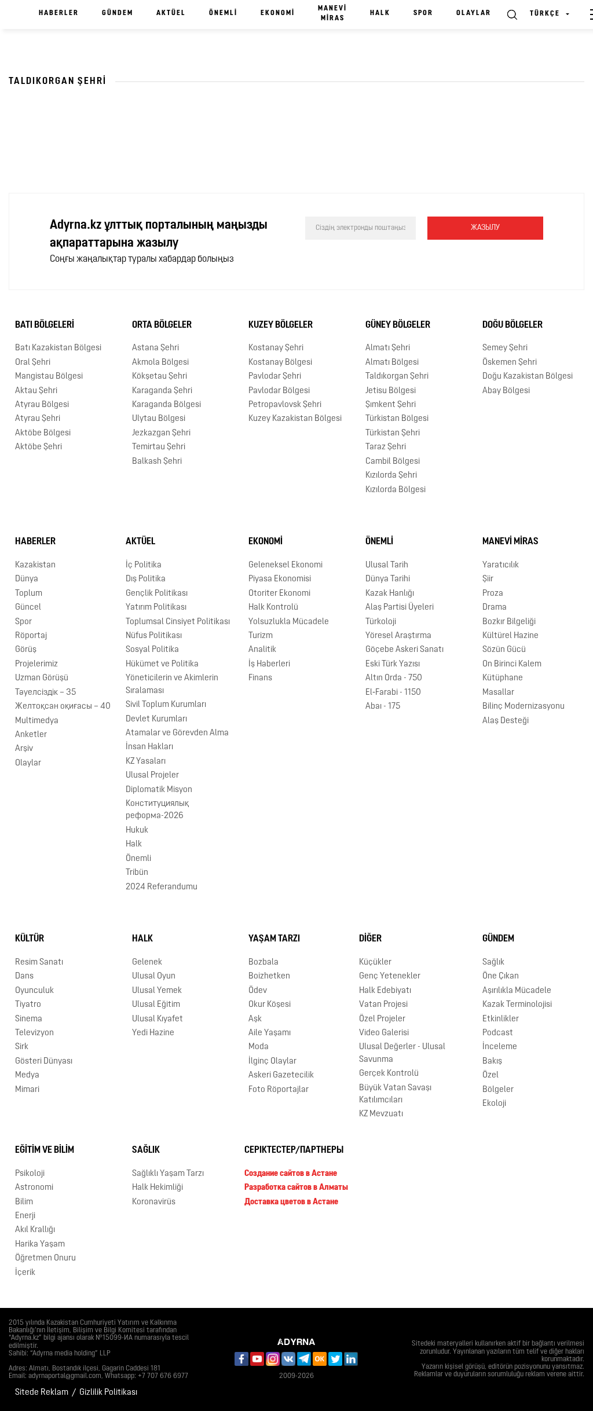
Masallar (498, 692)
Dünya (26, 579)
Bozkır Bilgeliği (509, 622)
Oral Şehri (32, 362)
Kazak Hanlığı (389, 593)
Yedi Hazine (153, 1033)
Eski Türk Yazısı (392, 664)
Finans (260, 678)
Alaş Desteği (505, 721)
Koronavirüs (153, 1202)
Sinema (28, 1019)
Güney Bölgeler (397, 325)
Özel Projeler (382, 1019)
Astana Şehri (155, 348)
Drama (494, 607)
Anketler (31, 735)
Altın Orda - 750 (393, 678)
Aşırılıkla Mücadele (516, 991)
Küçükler (375, 962)
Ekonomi (278, 13)
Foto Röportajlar (278, 1090)
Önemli (223, 13)
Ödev (257, 991)
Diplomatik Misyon (159, 790)
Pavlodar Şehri (274, 376)
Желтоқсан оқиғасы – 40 (63, 706)
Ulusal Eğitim (156, 1004)
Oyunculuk (34, 991)
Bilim (24, 1202)
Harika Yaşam (40, 1244)
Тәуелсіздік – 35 (45, 692)
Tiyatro (28, 1004)
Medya (27, 1075)
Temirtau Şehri (158, 447)
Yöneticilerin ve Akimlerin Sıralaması (172, 684)
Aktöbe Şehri (38, 447)
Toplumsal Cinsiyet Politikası (178, 622)
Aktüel (171, 13)
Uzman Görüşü (41, 678)
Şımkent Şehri (390, 405)
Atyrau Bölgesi (42, 405)
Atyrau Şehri (37, 419)
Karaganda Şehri (162, 391)
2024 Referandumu (161, 887)
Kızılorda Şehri (391, 475)
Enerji (25, 1216)
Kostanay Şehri (275, 348)
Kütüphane (502, 678)
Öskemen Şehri (509, 362)
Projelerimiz (36, 664)
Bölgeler (498, 1090)
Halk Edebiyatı (385, 991)
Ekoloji (494, 1104)
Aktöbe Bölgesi (43, 433)
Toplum (28, 593)
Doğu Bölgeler (512, 325)
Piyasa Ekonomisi (279, 579)
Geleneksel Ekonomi (285, 565)
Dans (24, 976)
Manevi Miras (332, 13)
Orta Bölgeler (162, 325)
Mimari (27, 1090)
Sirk (21, 1047)
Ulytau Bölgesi (158, 419)
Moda (258, 1047)
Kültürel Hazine (510, 636)
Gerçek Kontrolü (389, 1073)
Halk (380, 13)
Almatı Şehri (387, 348)
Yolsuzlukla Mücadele (288, 622)
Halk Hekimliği (157, 1187)
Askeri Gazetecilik (281, 1075)
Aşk (255, 1019)
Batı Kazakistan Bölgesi (58, 348)
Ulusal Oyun (153, 976)
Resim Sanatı (39, 962)
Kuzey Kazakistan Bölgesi (295, 419)
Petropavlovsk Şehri (284, 405)
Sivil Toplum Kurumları (166, 705)
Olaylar (473, 13)
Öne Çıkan (500, 976)
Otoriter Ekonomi (279, 593)
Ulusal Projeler (152, 775)
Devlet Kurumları (156, 719)
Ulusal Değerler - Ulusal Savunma (402, 1053)
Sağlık (493, 962)
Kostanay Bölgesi (280, 362)
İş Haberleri (269, 664)
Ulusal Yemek (157, 991)
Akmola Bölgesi (160, 362)
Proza (492, 593)
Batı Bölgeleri (44, 325)
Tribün (137, 872)
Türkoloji (380, 622)
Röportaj (31, 636)
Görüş (25, 650)
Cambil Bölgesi (392, 461)
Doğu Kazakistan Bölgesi (527, 376)
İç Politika (144, 565)
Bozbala (263, 962)
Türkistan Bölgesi (397, 419)
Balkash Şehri (157, 461)
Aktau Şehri (36, 391)
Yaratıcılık (500, 565)
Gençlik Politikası (157, 593)
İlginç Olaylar (272, 1061)
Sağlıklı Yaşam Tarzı (168, 1174)
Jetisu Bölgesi (390, 391)
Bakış (492, 1061)
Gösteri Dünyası (43, 1061)
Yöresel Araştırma (398, 636)
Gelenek (147, 962)
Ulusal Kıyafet (157, 1019)
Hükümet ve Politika (162, 664)
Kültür (29, 939)
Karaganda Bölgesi (166, 405)
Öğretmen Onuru (45, 1258)
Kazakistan (35, 565)
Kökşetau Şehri (159, 376)
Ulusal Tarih (386, 565)
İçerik (25, 1273)
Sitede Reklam (41, 1392)
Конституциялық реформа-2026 (157, 810)
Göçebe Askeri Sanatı (404, 650)
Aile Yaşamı (269, 1033)
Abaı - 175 (382, 706)
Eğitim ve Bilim (44, 1150)
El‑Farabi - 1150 (393, 692)
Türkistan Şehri (392, 433)
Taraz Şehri (385, 447)
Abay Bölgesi (506, 391)
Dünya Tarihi (387, 579)
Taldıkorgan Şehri (397, 376)
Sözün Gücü (504, 650)
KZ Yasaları (146, 761)
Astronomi (34, 1187)
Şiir (487, 579)
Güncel (28, 607)
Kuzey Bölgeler (280, 325)
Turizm (260, 636)
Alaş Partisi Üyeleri (399, 607)
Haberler (59, 13)
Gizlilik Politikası (108, 1392)
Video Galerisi (384, 1033)
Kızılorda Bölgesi (395, 490)
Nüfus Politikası (154, 636)
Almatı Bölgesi (392, 362)
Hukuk (137, 830)
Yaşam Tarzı (274, 939)
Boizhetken (269, 976)
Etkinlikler (500, 1019)
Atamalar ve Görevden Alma (177, 733)
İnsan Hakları (149, 747)
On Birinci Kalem (511, 664)
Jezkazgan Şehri (161, 433)
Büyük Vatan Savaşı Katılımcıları (395, 1094)
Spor (423, 13)
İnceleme (499, 1047)
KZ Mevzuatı (381, 1114)
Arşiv (24, 749)
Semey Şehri (505, 348)
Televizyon (34, 1033)
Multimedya (36, 721)
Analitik (262, 650)
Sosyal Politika (152, 650)
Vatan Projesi (383, 1004)
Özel (490, 1075)
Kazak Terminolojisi (517, 1004)
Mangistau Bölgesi (49, 376)
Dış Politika (146, 579)
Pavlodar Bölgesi (279, 391)
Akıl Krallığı (35, 1230)
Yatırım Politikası (156, 607)
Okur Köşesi (269, 1004)
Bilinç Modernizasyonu (523, 706)
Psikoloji (30, 1174)
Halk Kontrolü (273, 607)
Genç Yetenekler (389, 976)
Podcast (497, 1033)
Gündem (117, 13)
